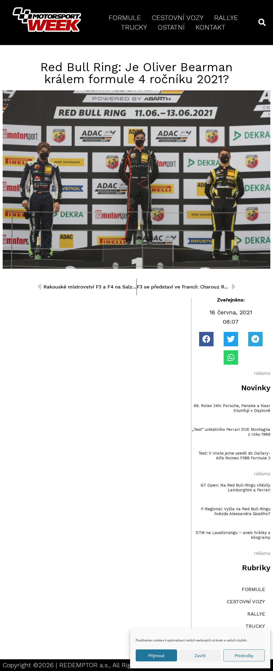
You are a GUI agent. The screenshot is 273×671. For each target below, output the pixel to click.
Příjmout (156, 655)
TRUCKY (134, 27)
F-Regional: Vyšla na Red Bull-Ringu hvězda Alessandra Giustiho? (235, 511)
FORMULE (125, 18)
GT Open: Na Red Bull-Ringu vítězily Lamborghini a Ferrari (235, 487)
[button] (206, 339)
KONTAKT (210, 27)
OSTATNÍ (171, 27)
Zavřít (200, 655)
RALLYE (226, 18)
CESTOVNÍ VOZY (177, 18)
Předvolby (244, 655)
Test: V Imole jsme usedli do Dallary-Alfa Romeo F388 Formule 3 (234, 455)
